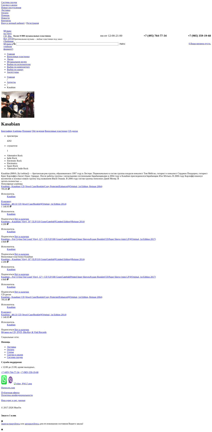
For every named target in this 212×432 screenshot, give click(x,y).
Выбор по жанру (15, 69)
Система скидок (9, 2)
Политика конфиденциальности (17, 395)
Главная (11, 54)
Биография (6, 131)
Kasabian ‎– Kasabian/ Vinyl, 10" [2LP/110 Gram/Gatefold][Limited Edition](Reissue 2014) (43, 221)
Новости (5, 18)
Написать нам (8, 387)
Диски (10, 59)
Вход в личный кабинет (13, 23)
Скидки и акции (9, 5)
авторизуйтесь (32, 423)
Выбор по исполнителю (19, 64)
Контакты (6, 20)
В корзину (6, 201)
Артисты (11, 82)
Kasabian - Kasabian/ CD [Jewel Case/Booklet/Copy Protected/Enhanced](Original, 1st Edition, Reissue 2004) (51, 186)
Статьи (10, 352)
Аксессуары (13, 72)
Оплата (4, 13)
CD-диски (73, 131)
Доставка (5, 10)
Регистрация (32, 23)
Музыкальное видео (17, 62)
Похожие (26, 131)
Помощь (5, 15)
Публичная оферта (10, 392)
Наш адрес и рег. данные (13, 400)
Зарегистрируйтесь (10, 423)
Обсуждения (38, 131)
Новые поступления (11, 7)
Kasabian (11, 196)
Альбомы (17, 131)
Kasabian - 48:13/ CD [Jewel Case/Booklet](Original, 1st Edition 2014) (33, 204)
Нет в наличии (21, 219)
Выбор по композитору (18, 67)
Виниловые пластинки (18, 56)
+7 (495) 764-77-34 (10, 372)
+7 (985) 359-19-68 (29, 372)
